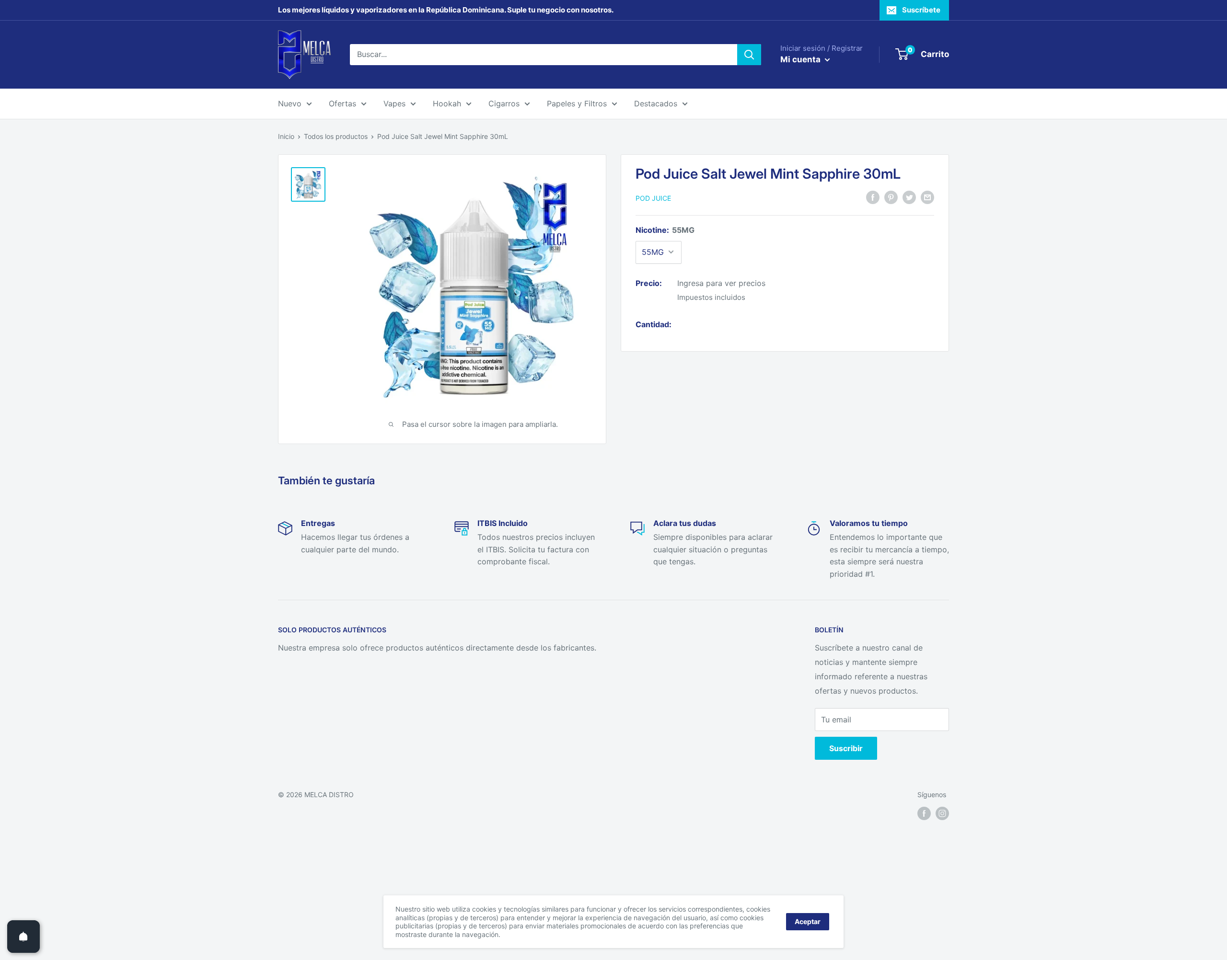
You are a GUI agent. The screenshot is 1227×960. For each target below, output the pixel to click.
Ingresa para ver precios (721, 282)
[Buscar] (749, 54)
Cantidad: (653, 324)
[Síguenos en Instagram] (942, 813)
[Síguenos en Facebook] (924, 813)
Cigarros (504, 103)
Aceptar (808, 921)
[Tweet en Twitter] (909, 197)
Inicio (286, 136)
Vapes (394, 103)
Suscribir (846, 748)
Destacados (655, 103)
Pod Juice (653, 198)
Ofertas (342, 103)
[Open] (23, 936)
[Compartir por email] (927, 197)
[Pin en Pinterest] (891, 197)
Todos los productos (336, 136)
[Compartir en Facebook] (873, 197)
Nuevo (289, 103)
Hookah (447, 103)
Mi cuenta (801, 59)
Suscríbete (921, 9)
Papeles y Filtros (577, 103)
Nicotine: (665, 229)
